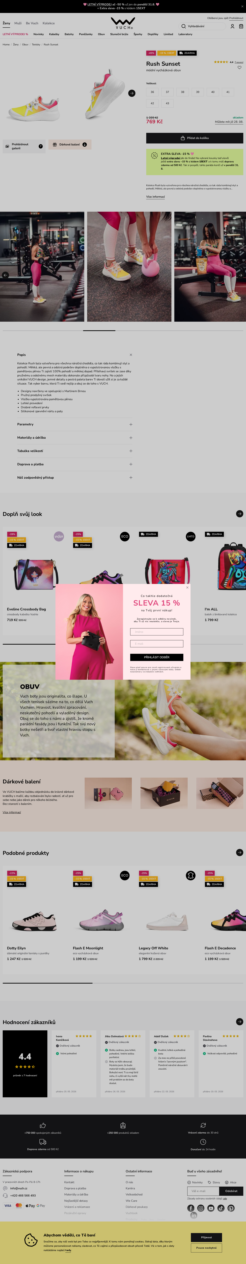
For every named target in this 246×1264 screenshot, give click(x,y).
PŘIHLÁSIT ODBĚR (156, 657)
